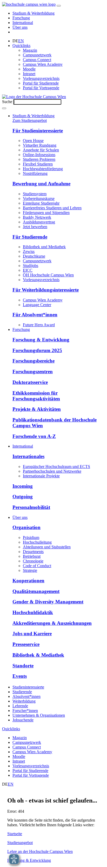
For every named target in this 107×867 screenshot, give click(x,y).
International (22, 22)
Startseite (14, 834)
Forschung (21, 18)
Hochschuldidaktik (32, 612)
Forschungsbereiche (33, 361)
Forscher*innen (25, 710)
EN (21, 41)
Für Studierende (29, 237)
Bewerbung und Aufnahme (41, 183)
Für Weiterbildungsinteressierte (45, 290)
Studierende (22, 692)
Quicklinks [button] (21, 45)
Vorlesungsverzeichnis (41, 78)
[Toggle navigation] (59, 6)
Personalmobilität (31, 507)
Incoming (22, 486)
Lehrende (20, 706)
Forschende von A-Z (34, 436)
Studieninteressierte (28, 687)
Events (19, 676)
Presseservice (25, 644)
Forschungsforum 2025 (37, 350)
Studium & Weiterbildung (33, 13)
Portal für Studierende (41, 83)
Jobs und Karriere (32, 633)
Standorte (23, 665)
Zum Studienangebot (29, 120)
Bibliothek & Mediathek (38, 655)
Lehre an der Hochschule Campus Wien (40, 851)
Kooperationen (28, 580)
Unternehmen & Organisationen (38, 715)
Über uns (20, 27)
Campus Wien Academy (43, 64)
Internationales (28, 456)
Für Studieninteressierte (37, 130)
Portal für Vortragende (41, 88)
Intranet (29, 74)
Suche (7, 101)
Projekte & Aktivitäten (36, 409)
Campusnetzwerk (37, 55)
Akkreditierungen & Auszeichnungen (52, 623)
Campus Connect (37, 59)
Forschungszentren (32, 371)
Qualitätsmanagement (35, 591)
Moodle (29, 69)
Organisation (26, 527)
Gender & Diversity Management (47, 601)
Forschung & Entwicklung (40, 339)
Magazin (30, 50)
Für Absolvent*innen (34, 314)
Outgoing (22, 496)
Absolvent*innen (26, 696)
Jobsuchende (23, 720)
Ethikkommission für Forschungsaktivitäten (36, 395)
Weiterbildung (24, 701)
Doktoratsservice (30, 382)
